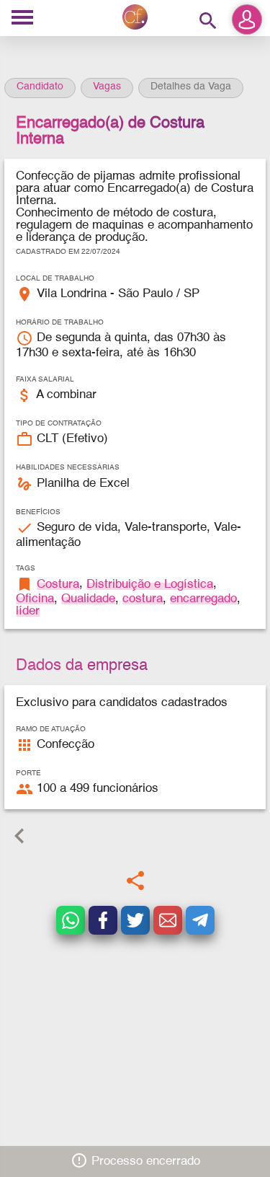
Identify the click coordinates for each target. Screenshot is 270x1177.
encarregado (203, 599)
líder (28, 611)
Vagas (107, 86)
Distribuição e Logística (149, 584)
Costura (58, 584)
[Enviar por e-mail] (167, 920)
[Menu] (22, 18)
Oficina (35, 599)
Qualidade (88, 599)
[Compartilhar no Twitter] (135, 920)
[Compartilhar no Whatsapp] (70, 920)
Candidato (40, 86)
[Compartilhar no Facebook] (103, 920)
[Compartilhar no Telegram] (200, 920)
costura (142, 599)
